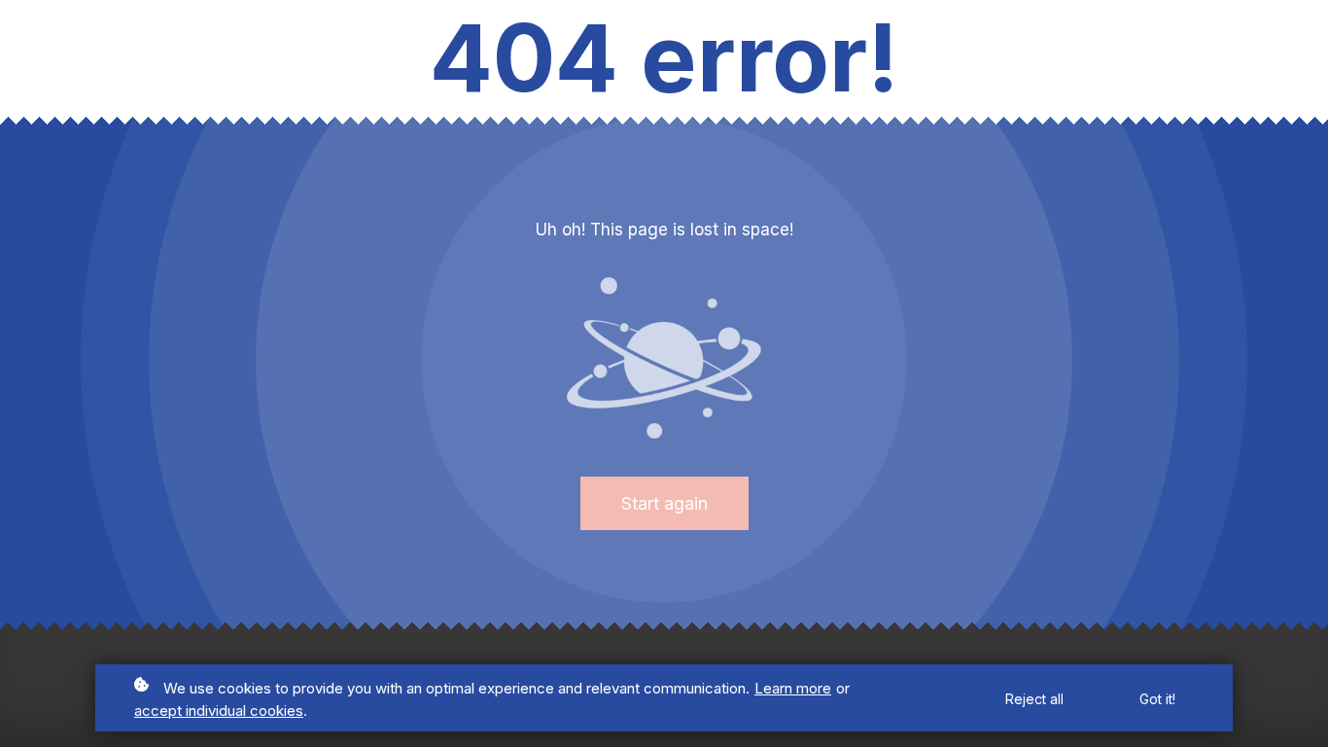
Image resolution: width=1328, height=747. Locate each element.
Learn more (792, 688)
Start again (664, 503)
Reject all (1034, 699)
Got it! (1157, 699)
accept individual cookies (218, 710)
